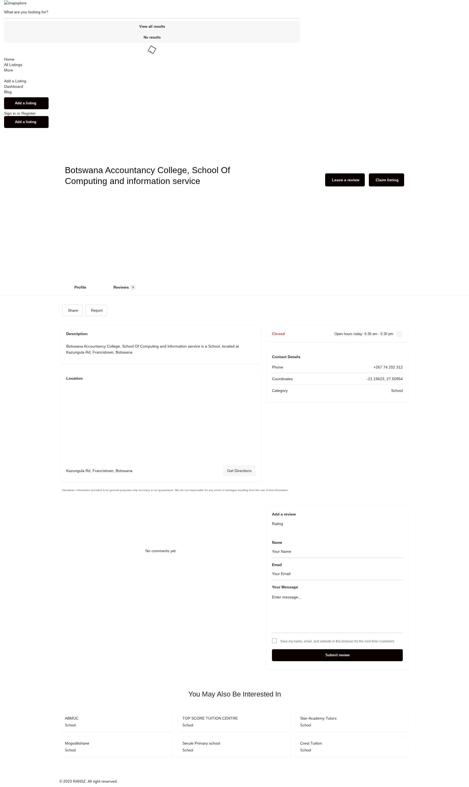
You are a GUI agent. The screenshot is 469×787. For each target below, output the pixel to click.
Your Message (285, 587)
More (8, 70)
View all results (152, 26)
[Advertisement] (234, 238)
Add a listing (25, 103)
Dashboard (13, 86)
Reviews (123, 287)
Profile (80, 287)
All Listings (13, 65)
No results (152, 37)
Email (277, 565)
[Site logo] (15, 3)
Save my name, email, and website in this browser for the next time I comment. (337, 641)
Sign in (10, 113)
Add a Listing (15, 81)
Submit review (337, 655)
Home (9, 59)
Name (277, 542)
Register (28, 113)
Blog (8, 92)
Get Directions (239, 471)
